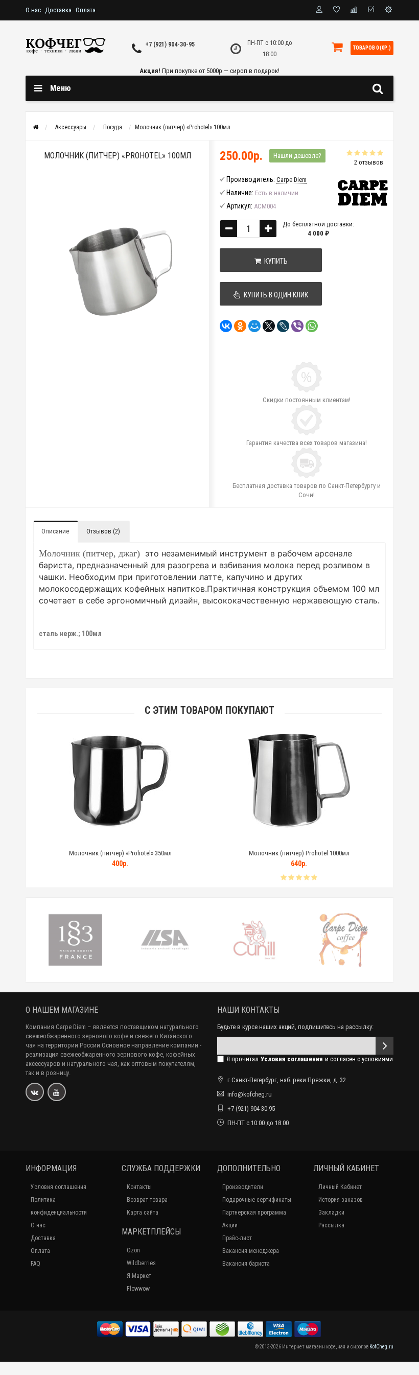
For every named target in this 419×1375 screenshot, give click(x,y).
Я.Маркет (139, 1275)
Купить (274, 261)
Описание (55, 531)
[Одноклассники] (240, 326)
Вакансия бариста (246, 1263)
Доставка (58, 10)
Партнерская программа (254, 1212)
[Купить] (96, 840)
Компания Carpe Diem (56, 1027)
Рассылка (331, 1225)
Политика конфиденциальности (59, 1206)
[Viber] (297, 326)
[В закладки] (119, 840)
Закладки (331, 1212)
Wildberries (141, 1263)
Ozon (133, 1250)
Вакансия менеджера (250, 1250)
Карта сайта (142, 1212)
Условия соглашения (58, 1187)
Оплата (86, 10)
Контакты (139, 1187)
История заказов (340, 1199)
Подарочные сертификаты (256, 1199)
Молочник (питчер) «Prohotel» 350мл (120, 853)
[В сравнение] (143, 840)
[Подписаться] (384, 1046)
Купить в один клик (274, 295)
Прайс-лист (237, 1238)
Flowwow (138, 1288)
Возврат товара (147, 1199)
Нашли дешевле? (297, 155)
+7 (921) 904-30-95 (170, 44)
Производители (242, 1187)
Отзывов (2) (103, 531)
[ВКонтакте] (226, 326)
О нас (33, 10)
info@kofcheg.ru (249, 1094)
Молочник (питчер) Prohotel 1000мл (299, 853)
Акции (230, 1225)
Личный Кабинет (340, 1187)
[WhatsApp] (312, 326)
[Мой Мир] (254, 326)
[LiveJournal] (283, 326)
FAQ (35, 1263)
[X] (269, 326)
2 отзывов (368, 162)
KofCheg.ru (381, 1346)
